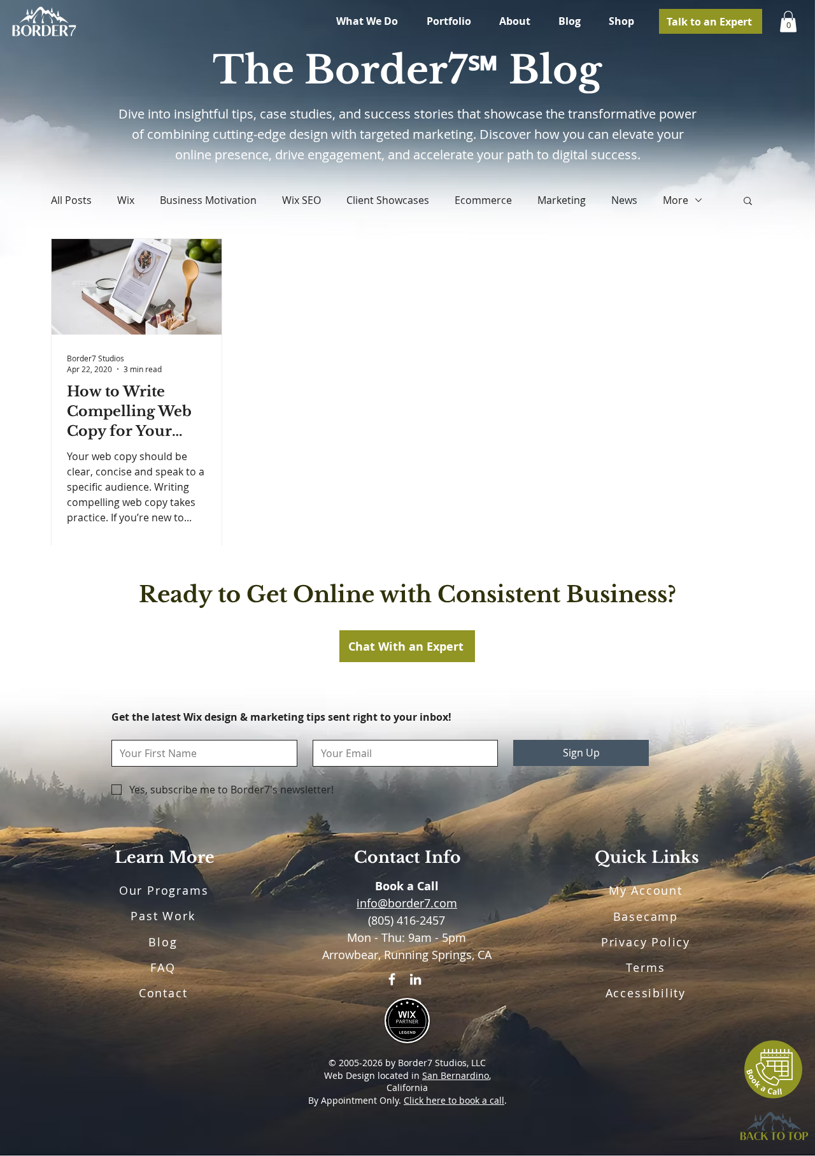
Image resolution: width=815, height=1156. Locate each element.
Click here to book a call (454, 1100)
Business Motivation (208, 200)
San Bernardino (455, 1075)
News (624, 200)
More (675, 200)
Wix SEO (301, 200)
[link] (788, 21)
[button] (748, 201)
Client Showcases (387, 200)
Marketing (561, 200)
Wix (125, 200)
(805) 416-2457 (406, 920)
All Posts (71, 200)
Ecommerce (483, 200)
